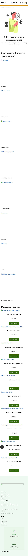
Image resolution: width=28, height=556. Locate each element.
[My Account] (23, 3)
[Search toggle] (20, 2)
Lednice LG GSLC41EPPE (14, 461)
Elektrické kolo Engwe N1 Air (14, 396)
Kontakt (3, 511)
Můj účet (3, 518)
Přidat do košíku (14, 339)
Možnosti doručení (5, 498)
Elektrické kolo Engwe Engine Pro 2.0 (14, 445)
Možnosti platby (5, 500)
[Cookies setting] (2, 447)
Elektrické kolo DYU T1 (14, 380)
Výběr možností (14, 323)
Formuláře (3, 507)
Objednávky (4, 521)
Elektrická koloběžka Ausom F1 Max (14, 347)
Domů (2, 7)
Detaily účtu (4, 525)
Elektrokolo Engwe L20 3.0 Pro (14, 412)
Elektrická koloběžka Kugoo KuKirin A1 (14, 363)
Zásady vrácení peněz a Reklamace (9, 505)
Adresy (2, 523)
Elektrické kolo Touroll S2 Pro (14, 330)
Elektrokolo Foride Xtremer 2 (14, 429)
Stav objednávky (5, 494)
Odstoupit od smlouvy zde (7, 513)
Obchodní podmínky (6, 503)
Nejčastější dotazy (5, 496)
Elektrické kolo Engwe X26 (14, 314)
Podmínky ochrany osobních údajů (9, 509)
